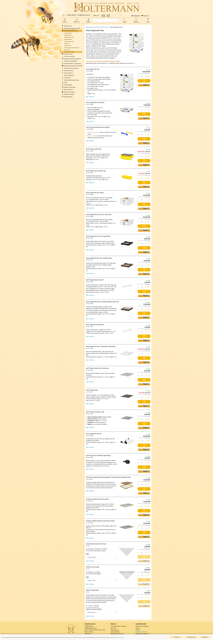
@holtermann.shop (117, 633)
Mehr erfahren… (90, 96)
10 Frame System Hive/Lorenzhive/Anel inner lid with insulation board (108, 477)
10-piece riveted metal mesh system (97, 499)
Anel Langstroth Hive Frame (95, 192)
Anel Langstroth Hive (92, 69)
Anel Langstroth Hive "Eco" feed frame (98, 236)
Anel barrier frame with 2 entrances (97, 368)
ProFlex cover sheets (92, 567)
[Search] (118, 20)
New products (115, 630)
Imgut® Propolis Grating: (94, 609)
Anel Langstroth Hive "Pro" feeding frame (99, 258)
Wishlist (136, 22)
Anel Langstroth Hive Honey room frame (98, 214)
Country (145, 16)
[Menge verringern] (138, 76)
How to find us (89, 632)
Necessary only (191, 637)
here (107, 63)
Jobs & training (115, 632)
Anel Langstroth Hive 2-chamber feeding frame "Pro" (102, 301)
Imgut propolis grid (92, 590)
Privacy (138, 630)
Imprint (138, 628)
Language (136, 16)
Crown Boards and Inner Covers (96, 544)
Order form (88, 633)
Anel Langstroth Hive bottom (95, 102)
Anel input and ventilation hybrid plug (98, 455)
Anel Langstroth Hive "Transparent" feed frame (101, 346)
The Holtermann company (118, 626)
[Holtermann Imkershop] (106, 7)
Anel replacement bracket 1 (95, 280)
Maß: (87, 554)
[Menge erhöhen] (145, 76)
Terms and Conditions (142, 626)
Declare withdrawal (141, 632)
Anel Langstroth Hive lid (93, 433)
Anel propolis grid (92, 390)
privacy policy (121, 637)
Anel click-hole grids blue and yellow (98, 127)
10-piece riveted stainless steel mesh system (100, 521)
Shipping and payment (142, 633)
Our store (113, 628)
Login (124, 22)
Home (65, 22)
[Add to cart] (144, 81)
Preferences (205, 637)
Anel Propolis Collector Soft (95, 412)
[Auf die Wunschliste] (148, 77)
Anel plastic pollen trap (93, 149)
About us (76, 22)
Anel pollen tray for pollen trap (96, 171)
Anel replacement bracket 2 (95, 324)
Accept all (176, 637)
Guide (88, 22)
